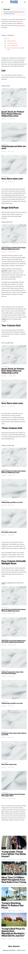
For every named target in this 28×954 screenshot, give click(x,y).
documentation (21, 25)
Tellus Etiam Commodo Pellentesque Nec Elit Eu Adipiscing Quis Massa (13, 641)
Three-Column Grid (12, 45)
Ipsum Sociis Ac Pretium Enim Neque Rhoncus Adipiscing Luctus (12, 114)
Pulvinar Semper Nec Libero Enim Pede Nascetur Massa (12, 672)
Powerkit (20, 12)
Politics (3, 848)
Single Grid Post (11, 41)
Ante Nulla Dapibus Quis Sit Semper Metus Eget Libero (13, 795)
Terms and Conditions (9, 950)
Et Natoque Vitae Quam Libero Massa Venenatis (13, 733)
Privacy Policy (21, 950)
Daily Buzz (3, 118)
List (8, 38)
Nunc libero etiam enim (12, 178)
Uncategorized (4, 109)
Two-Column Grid (12, 43)
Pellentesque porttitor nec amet (13, 147)
